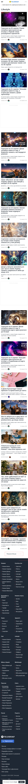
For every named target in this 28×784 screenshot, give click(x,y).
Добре (21, 782)
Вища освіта (19, 581)
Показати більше (11, 554)
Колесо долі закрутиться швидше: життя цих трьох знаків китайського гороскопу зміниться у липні (14, 510)
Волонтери (5, 675)
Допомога (18, 584)
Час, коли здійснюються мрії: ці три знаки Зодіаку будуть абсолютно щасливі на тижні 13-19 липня (13, 479)
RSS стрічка (5, 771)
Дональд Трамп (6, 690)
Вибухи (4, 668)
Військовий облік (20, 675)
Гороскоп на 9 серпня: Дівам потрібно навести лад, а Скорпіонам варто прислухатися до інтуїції (13, 329)
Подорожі (18, 647)
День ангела (19, 696)
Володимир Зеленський (5, 687)
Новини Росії (5, 644)
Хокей (17, 606)
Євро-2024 (19, 609)
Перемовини (5, 670)
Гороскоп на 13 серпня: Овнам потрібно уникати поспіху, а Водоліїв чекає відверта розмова (13, 210)
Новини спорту (19, 595)
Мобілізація (18, 662)
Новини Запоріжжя (7, 579)
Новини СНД (5, 647)
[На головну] (14, 2)
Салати (18, 726)
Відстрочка (19, 670)
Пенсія (3, 713)
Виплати (18, 571)
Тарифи (4, 608)
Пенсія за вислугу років (7, 730)
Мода (17, 644)
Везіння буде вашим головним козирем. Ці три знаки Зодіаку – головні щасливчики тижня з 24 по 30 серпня (13, 62)
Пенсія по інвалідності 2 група (7, 719)
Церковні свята (20, 686)
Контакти (4, 761)
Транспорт (5, 602)
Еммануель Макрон (7, 695)
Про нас (4, 746)
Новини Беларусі (6, 652)
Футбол (18, 598)
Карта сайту (5, 766)
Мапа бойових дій (7, 665)
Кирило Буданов (6, 700)
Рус (26, 1)
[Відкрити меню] (2, 2)
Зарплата (18, 566)
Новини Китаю (6, 649)
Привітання (19, 657)
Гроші (3, 600)
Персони (3, 683)
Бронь (17, 668)
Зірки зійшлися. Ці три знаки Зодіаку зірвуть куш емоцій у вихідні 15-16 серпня (12, 181)
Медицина (18, 576)
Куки (15, 782)
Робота (18, 569)
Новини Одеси (6, 574)
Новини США (5, 642)
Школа (17, 579)
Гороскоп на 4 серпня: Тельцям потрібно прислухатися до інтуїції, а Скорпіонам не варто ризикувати (13, 360)
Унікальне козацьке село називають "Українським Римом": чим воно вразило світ (13, 447)
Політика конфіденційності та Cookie (11, 748)
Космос (4, 623)
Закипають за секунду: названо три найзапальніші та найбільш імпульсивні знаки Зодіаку (13, 540)
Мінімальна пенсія (7, 726)
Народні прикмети (21, 688)
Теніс (17, 604)
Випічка (18, 716)
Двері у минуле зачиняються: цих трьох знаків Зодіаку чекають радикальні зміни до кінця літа (12, 269)
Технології (5, 621)
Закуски (18, 729)
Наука (3, 618)
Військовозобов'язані (21, 673)
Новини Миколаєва (7, 590)
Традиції (18, 691)
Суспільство (18, 563)
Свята (16, 683)
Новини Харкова (6, 569)
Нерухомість (5, 605)
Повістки (18, 665)
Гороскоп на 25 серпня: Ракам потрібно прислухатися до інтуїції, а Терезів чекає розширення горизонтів (12, 30)
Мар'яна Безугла (6, 705)
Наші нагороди (6, 759)
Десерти (18, 723)
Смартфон (5, 631)
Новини (3, 563)
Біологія (4, 626)
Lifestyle (17, 636)
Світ (2, 636)
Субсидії (18, 574)
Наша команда (6, 764)
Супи (17, 721)
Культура (18, 649)
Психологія (19, 628)
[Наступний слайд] (26, 5)
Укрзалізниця (5, 613)
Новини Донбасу (6, 585)
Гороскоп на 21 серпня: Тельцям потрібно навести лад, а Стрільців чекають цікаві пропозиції (13, 91)
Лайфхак (18, 652)
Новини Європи (6, 639)
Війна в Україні (5, 662)
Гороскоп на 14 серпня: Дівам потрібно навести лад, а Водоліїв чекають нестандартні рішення (13, 151)
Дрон (3, 628)
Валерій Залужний (7, 698)
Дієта (17, 626)
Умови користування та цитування (11, 753)
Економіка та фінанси (5, 596)
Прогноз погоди (20, 586)
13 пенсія (4, 716)
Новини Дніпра (6, 571)
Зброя (4, 673)
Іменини (18, 699)
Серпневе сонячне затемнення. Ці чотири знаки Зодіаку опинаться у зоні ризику (13, 240)
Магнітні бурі (19, 654)
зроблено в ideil (5, 779)
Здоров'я (17, 618)
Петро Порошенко (7, 703)
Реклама (4, 756)
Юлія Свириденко (7, 708)
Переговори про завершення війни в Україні (14, 5)
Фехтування (19, 611)
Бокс (17, 601)
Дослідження (19, 631)
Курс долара (5, 610)
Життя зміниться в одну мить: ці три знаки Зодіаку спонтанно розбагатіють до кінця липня (14, 418)
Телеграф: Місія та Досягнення (10, 769)
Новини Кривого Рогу (6, 582)
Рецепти (17, 713)
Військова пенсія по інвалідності (7, 723)
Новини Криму (6, 588)
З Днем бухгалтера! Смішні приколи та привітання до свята (13, 389)
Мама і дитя (19, 621)
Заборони (18, 694)
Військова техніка (7, 678)
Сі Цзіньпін (5, 692)
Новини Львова (6, 576)
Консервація (19, 718)
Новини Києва (6, 566)
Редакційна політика (7, 751)
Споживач (18, 642)
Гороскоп (18, 639)
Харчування (19, 623)
